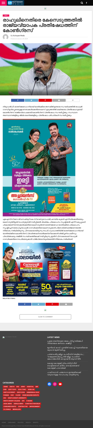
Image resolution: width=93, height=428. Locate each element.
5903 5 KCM (21, 392)
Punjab (6, 395)
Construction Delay (32, 403)
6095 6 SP (31, 389)
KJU (5, 398)
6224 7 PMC (22, 389)
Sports (35, 422)
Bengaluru (17, 409)
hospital (30, 386)
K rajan (29, 401)
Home (4, 422)
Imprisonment (35, 406)
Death (12, 386)
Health (28, 422)
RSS (17, 386)
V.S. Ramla (7, 409)
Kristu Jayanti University (17, 398)
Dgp (12, 395)
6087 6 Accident (9, 392)
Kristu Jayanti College (12, 401)
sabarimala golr (33, 392)
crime (6, 386)
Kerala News (18, 403)
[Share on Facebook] (17, 100)
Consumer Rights (10, 406)
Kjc (23, 401)
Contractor (22, 406)
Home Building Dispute (30, 395)
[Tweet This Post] (31, 100)
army (23, 386)
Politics (20, 422)
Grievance (11, 422)
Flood (18, 395)
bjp (37, 386)
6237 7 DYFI (12, 389)
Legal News (8, 403)
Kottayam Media (19, 36)
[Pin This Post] (45, 100)
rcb (5, 389)
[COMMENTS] (73, 100)
